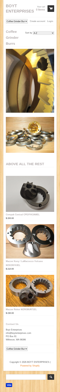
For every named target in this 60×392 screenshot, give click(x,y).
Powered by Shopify (30, 365)
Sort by (28, 33)
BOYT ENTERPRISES (18, 8)
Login (50, 21)
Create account (37, 21)
